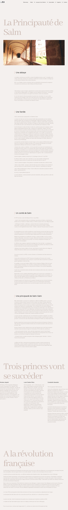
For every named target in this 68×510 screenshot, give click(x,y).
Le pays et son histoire (41, 2)
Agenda (59, 2)
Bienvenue (25, 2)
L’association (51, 2)
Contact (65, 2)
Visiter (31, 2)
